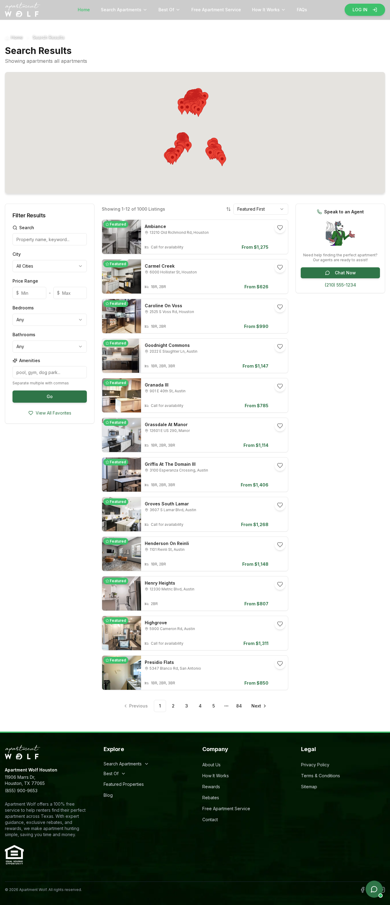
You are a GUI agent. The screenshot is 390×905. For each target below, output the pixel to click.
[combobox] (49, 266)
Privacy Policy (315, 764)
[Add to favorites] (280, 227)
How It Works (266, 9)
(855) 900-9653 (21, 790)
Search (26, 227)
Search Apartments (121, 9)
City (16, 254)
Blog (108, 795)
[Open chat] (374, 889)
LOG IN (360, 9)
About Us (211, 764)
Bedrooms (23, 307)
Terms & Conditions (320, 775)
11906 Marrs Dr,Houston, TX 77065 (25, 780)
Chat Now (345, 272)
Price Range (25, 280)
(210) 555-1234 (340, 284)
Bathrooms (23, 334)
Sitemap (309, 786)
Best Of (166, 9)
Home (84, 9)
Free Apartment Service (216, 9)
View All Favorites (53, 412)
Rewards (211, 786)
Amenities (29, 360)
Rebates (210, 797)
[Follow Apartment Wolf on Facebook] (363, 890)
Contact (210, 819)
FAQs (302, 9)
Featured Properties (124, 784)
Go (50, 396)
